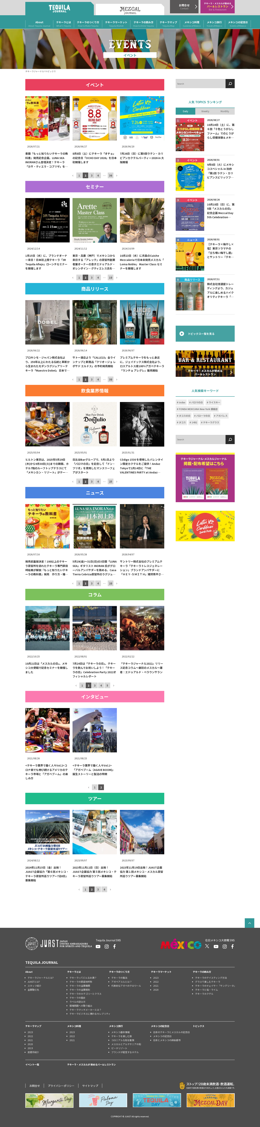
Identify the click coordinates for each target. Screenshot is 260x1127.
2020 (156, 989)
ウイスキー (214, 402)
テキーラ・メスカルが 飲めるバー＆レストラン (91, 1064)
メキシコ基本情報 (120, 1032)
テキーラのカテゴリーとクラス (85, 993)
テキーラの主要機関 (79, 985)
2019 (30, 1048)
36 (110, 175)
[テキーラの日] (157, 1100)
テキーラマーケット (116, 23)
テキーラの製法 (119, 977)
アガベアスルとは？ (121, 981)
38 (110, 379)
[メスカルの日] (211, 1100)
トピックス (198, 1026)
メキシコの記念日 (238, 23)
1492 (194, 422)
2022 (156, 981)
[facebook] (114, 946)
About (39, 23)
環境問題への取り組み (80, 1005)
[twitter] (207, 946)
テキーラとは (63, 23)
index (182, 402)
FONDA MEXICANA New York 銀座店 (198, 409)
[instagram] (107, 946)
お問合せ (34, 1086)
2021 (156, 985)
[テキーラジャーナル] (59, 8)
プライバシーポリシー (61, 1086)
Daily (185, 111)
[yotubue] (98, 946)
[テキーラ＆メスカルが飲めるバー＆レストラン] (205, 363)
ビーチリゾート (119, 1048)
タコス (182, 422)
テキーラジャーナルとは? (41, 977)
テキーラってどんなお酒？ (83, 977)
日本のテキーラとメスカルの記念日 (171, 1032)
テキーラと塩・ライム (206, 989)
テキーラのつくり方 (88, 23)
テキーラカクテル (204, 993)
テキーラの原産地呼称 (80, 981)
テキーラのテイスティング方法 (211, 977)
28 (110, 583)
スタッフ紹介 (34, 985)
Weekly (205, 111)
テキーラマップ (168, 23)
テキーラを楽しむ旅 (121, 1036)
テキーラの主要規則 (79, 989)
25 (110, 481)
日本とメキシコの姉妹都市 (167, 1040)
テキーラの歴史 (77, 997)
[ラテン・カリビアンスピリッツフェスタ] (205, 526)
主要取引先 (33, 989)
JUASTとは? (34, 981)
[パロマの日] (103, 1100)
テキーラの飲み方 (143, 23)
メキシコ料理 (192, 23)
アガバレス (221, 415)
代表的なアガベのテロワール (126, 985)
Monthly (225, 111)
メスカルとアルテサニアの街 (126, 1044)
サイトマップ (90, 1086)
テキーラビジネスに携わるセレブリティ (89, 1013)
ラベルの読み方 (77, 1001)
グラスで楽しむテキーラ (207, 981)
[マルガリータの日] (49, 1100)
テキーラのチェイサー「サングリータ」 (215, 985)
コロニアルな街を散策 (122, 1040)
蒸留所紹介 (33, 1052)
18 (110, 277)
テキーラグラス (211, 422)
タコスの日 (184, 415)
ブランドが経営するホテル (125, 1052)
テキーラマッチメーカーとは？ (85, 1009)
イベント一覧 (32, 1064)
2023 (156, 977)
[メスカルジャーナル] (130, 9)
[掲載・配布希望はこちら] (205, 477)
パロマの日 (197, 402)
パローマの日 (203, 415)
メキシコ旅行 (214, 23)
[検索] (230, 83)
